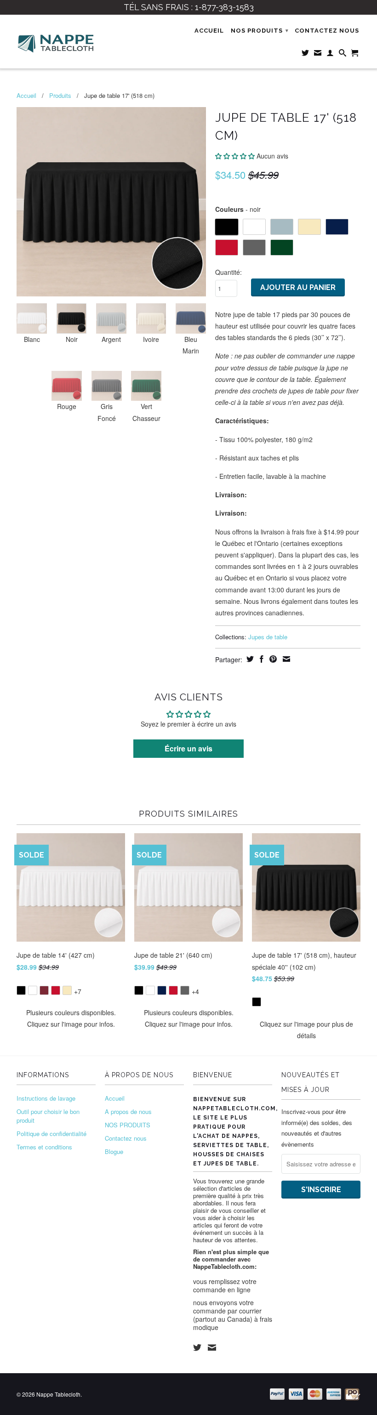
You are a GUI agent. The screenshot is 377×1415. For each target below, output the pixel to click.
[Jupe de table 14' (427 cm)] (71, 984)
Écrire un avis (188, 748)
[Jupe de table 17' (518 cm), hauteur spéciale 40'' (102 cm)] (306, 995)
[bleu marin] (161, 990)
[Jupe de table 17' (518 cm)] (111, 201)
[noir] (21, 990)
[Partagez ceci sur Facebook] (260, 659)
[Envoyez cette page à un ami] (285, 659)
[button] (235, 155)
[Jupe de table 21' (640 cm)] (188, 984)
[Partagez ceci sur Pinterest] (272, 659)
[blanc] (32, 990)
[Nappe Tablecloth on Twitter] (197, 1347)
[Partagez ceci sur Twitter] (249, 659)
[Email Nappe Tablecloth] (318, 54)
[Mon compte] (330, 54)
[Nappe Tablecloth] (56, 42)
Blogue (114, 1151)
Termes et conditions (44, 1146)
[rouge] (55, 990)
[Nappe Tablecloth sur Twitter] (305, 54)
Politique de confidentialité (51, 1133)
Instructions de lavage (46, 1098)
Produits (60, 95)
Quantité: (228, 272)
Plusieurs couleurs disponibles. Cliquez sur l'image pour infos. (71, 1018)
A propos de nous (128, 1111)
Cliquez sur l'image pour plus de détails (306, 1029)
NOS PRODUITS (260, 30)
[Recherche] (343, 54)
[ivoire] (67, 990)
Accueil (209, 30)
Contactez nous (327, 30)
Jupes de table (267, 636)
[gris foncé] (184, 990)
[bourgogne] (44, 990)
